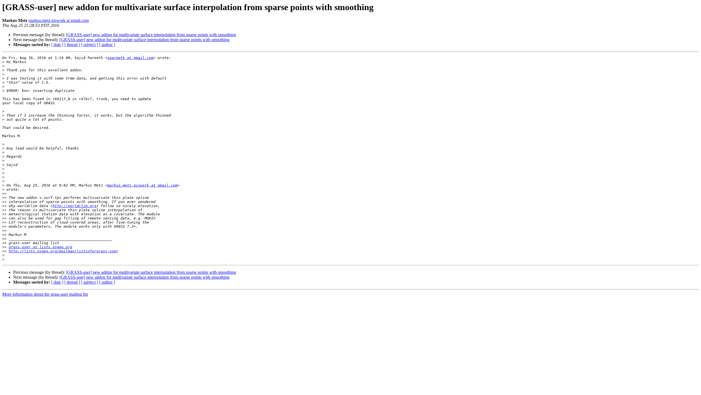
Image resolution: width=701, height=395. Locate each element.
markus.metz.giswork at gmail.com (58, 20)
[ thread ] (72, 44)
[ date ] (57, 44)
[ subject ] (89, 44)
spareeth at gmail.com (130, 58)
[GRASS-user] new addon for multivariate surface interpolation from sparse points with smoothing (151, 34)
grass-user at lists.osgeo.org (40, 247)
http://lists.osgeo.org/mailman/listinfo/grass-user (63, 251)
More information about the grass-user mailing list (45, 294)
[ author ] (107, 44)
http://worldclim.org (74, 206)
